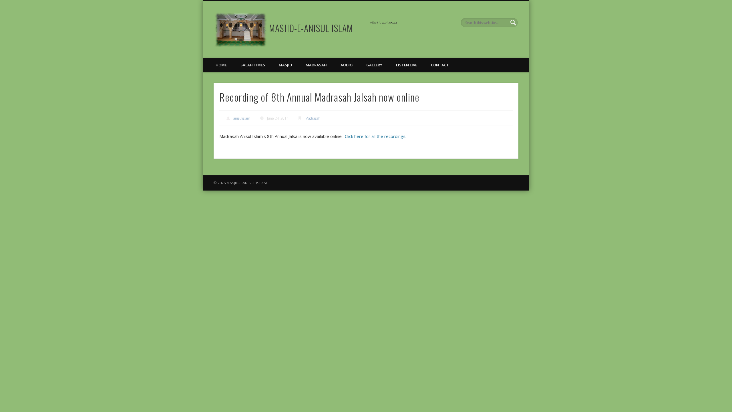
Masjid (285, 65)
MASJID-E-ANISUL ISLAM (311, 28)
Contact (440, 65)
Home (221, 65)
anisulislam (241, 118)
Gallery (374, 65)
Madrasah (316, 65)
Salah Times (252, 65)
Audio (347, 65)
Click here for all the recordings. (375, 136)
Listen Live (406, 65)
